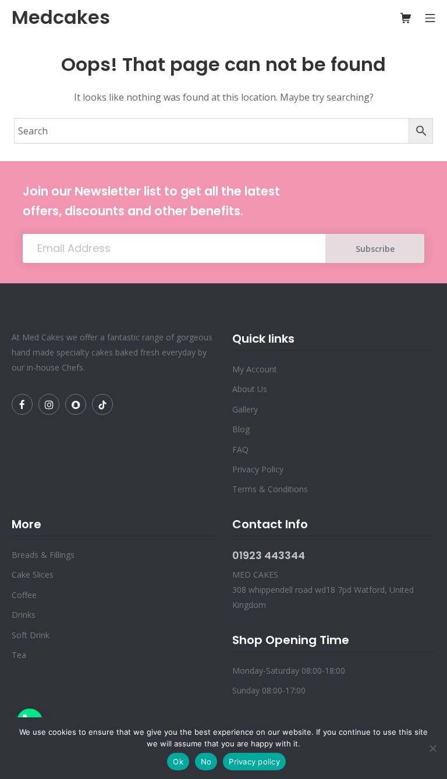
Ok (178, 761)
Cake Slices (33, 574)
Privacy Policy (257, 469)
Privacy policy (254, 761)
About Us (249, 388)
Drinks (24, 614)
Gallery (245, 409)
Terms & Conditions (270, 489)
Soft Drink (30, 635)
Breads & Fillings (43, 554)
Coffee (24, 594)
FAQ (240, 449)
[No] (432, 748)
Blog (241, 429)
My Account (254, 369)
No (206, 761)
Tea (19, 654)
